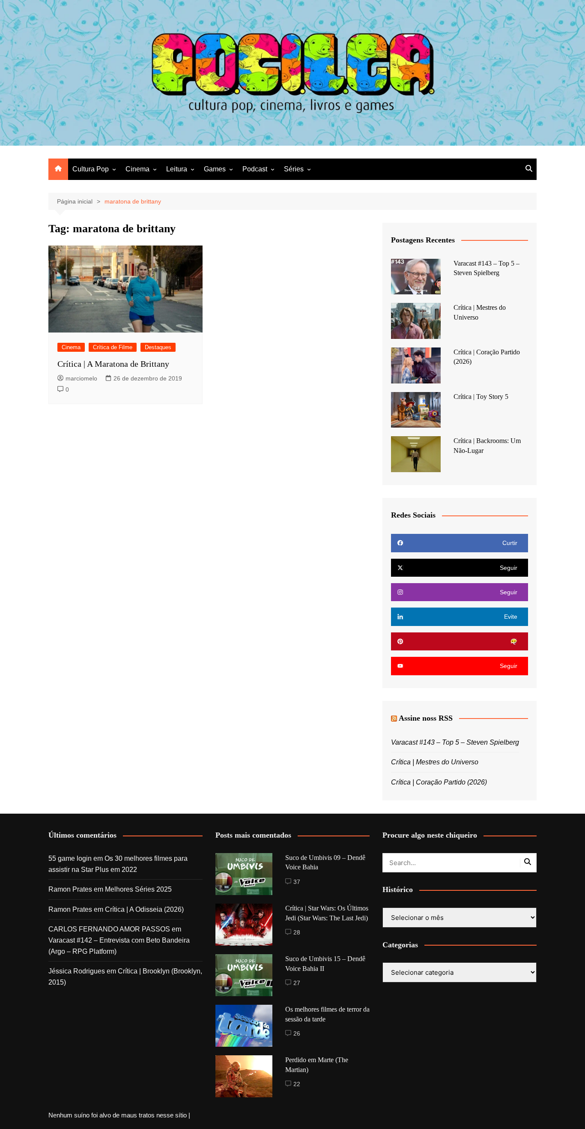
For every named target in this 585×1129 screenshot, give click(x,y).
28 (296, 932)
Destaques (158, 347)
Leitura (176, 169)
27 (296, 982)
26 (296, 1033)
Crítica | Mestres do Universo (434, 762)
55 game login (70, 858)
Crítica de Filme (112, 347)
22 (296, 1084)
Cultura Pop (90, 169)
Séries (294, 169)
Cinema (137, 169)
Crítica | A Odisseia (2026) (144, 909)
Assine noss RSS (426, 718)
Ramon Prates (70, 889)
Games (215, 169)
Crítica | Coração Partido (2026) (439, 782)
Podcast (254, 169)
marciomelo (81, 378)
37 (296, 881)
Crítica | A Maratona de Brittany (113, 363)
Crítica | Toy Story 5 (481, 396)
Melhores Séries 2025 (138, 889)
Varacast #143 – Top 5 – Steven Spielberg (455, 742)
